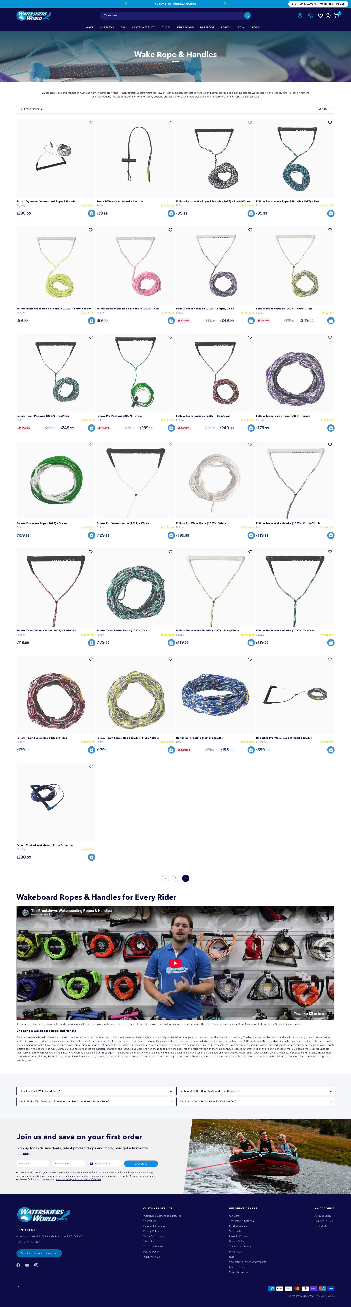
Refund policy (151, 1251)
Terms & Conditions (154, 1236)
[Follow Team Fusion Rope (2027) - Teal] (136, 587)
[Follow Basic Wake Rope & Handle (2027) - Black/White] (215, 158)
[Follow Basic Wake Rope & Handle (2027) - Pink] (136, 265)
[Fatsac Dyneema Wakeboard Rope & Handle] (56, 158)
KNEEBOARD (185, 27)
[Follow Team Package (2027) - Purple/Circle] (215, 265)
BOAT (255, 27)
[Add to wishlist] (90, 122)
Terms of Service (153, 1246)
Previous (126, 3)
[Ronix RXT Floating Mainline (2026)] (215, 695)
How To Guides (238, 1236)
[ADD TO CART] (91, 213)
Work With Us (151, 1257)
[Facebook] (18, 1265)
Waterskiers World (306, 1296)
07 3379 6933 (34, 1242)
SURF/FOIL (107, 27)
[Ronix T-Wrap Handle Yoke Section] (136, 158)
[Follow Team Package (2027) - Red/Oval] (215, 372)
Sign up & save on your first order (318, 3)
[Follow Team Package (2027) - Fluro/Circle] (295, 265)
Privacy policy (151, 1231)
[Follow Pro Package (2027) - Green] (136, 372)
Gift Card (234, 1216)
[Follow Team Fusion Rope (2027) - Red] (56, 695)
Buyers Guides (237, 1241)
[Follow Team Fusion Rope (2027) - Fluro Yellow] (136, 695)
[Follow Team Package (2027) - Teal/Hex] (56, 372)
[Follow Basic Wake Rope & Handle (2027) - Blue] (295, 158)
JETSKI (241, 27)
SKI (123, 27)
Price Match (235, 1251)
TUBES (166, 27)
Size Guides (235, 1231)
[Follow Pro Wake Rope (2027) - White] (215, 480)
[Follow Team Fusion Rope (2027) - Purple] (295, 372)
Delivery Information (154, 1226)
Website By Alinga (325, 1296)
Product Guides (238, 1226)
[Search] (247, 15)
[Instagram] (36, 1265)
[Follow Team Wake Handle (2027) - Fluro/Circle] (215, 587)
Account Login (322, 1216)
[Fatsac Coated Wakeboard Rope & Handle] (56, 802)
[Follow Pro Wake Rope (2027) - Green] (56, 480)
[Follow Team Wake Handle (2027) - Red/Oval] (56, 587)
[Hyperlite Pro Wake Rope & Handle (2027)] (295, 695)
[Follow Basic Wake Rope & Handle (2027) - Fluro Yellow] (56, 265)
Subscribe (141, 1163)
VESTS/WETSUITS (144, 27)
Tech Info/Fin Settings (241, 1221)
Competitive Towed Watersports (247, 1262)
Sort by (322, 108)
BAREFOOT (207, 27)
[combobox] (175, 16)
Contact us (320, 1226)
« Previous (165, 878)
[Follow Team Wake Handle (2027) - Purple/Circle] (295, 480)
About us (148, 1241)
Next (225, 3)
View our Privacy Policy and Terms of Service (78, 1179)
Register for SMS (324, 1221)
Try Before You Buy (240, 1246)
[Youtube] (27, 1265)
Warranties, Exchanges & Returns (162, 1216)
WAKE (90, 27)
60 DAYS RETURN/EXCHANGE (175, 3)
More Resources (238, 1267)
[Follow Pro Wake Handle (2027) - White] (136, 480)
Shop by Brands (238, 1272)
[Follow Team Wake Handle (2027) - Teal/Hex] (295, 587)
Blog (232, 1257)
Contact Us (149, 1221)
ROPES (225, 27)
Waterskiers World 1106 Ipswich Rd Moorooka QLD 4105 (49, 1236)
